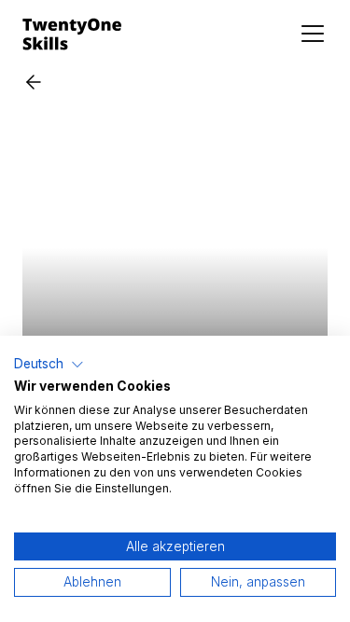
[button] (49, 364)
